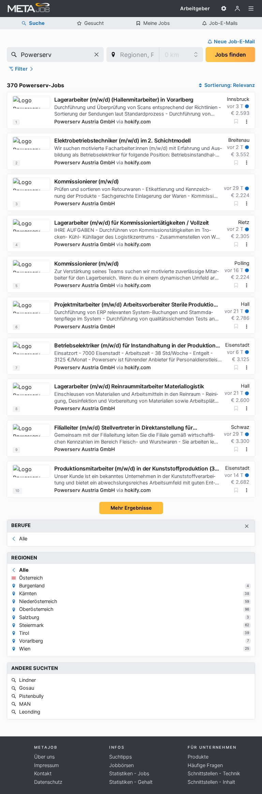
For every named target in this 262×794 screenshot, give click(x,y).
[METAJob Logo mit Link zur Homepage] (28, 8)
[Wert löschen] (96, 54)
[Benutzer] (237, 8)
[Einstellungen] (224, 8)
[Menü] (251, 8)
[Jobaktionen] (246, 121)
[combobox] (55, 54)
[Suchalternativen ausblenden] (247, 526)
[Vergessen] (236, 121)
